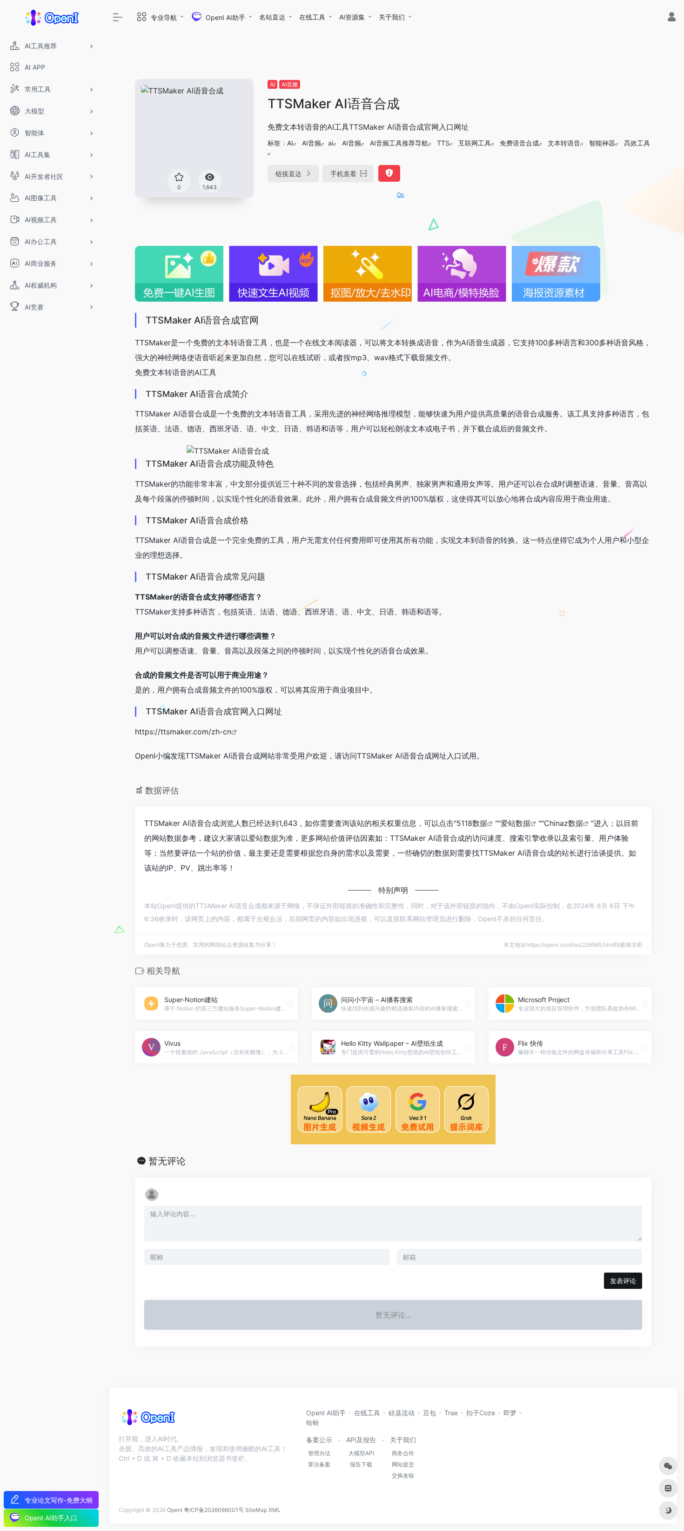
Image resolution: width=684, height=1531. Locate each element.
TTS (443, 143)
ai (330, 143)
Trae (451, 1413)
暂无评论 (167, 1161)
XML (274, 1509)
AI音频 (290, 84)
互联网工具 (474, 143)
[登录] (672, 17)
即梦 (509, 1413)
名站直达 (272, 17)
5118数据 (471, 823)
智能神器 (602, 143)
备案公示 (319, 1440)
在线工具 (312, 17)
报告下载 (361, 1464)
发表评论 (623, 1281)
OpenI (174, 1509)
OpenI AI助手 (326, 1413)
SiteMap (256, 1509)
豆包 (429, 1413)
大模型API (361, 1453)
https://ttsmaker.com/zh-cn (183, 731)
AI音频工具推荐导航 (399, 143)
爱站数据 (515, 823)
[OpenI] (148, 1420)
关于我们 (392, 17)
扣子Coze (480, 1413)
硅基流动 (402, 1413)
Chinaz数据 (563, 823)
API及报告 (361, 1440)
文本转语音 (564, 143)
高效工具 (637, 143)
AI (272, 84)
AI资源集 (352, 17)
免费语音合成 (519, 143)
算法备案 (319, 1464)
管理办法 (319, 1453)
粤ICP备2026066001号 (214, 1509)
